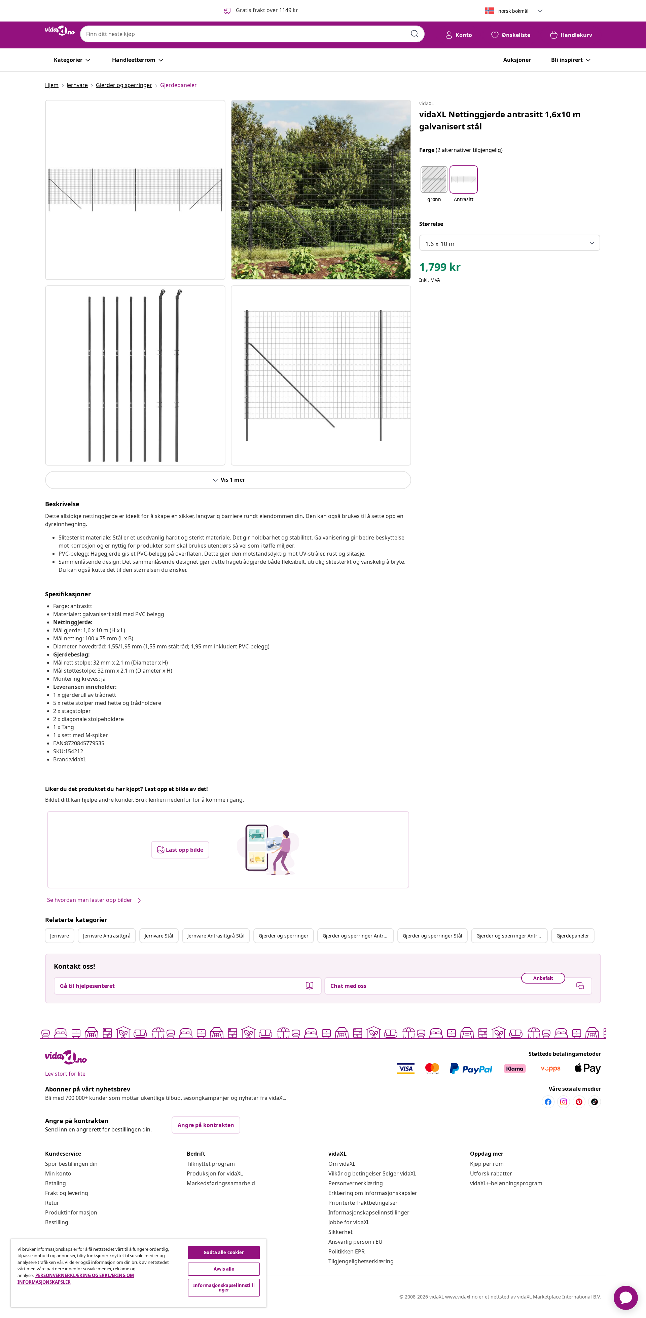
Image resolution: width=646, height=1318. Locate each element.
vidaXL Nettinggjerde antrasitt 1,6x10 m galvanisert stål (500, 120)
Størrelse (431, 224)
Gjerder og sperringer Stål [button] (432, 935)
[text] (440, 269)
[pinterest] (579, 1102)
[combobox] (252, 34)
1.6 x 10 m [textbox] (440, 244)
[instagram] (563, 1102)
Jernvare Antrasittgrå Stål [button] (216, 935)
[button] (260, 10)
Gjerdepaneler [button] (573, 935)
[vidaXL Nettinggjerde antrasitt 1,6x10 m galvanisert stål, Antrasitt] (135, 190)
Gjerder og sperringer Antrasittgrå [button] (358, 935)
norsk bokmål (513, 11)
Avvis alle (224, 1269)
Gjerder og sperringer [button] (284, 935)
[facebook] (548, 1102)
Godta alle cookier (224, 1252)
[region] (138, 1273)
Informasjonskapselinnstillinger (368, 1212)
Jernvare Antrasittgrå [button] (107, 935)
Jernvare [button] (59, 935)
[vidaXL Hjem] (60, 31)
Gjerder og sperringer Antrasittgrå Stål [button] (511, 935)
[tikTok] (594, 1102)
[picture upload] (268, 850)
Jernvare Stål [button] (159, 935)
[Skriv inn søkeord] (414, 33)
